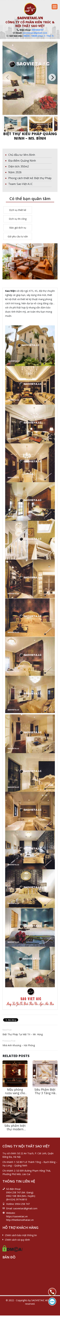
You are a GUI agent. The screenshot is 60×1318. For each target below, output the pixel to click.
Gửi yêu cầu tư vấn (18, 236)
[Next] (52, 77)
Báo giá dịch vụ (17, 227)
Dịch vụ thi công (17, 218)
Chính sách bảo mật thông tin (21, 1235)
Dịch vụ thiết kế (17, 210)
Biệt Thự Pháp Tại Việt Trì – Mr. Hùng (22, 1034)
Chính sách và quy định (17, 1239)
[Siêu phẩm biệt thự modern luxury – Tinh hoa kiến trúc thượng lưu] (15, 1109)
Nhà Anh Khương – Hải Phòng (18, 1045)
